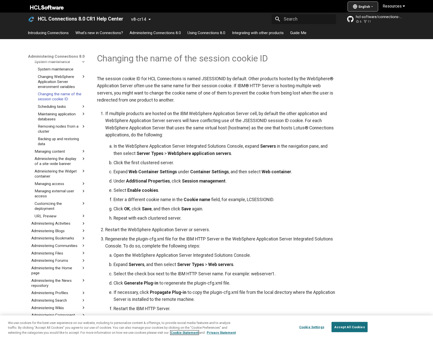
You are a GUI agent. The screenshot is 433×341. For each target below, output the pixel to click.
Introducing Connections (48, 32)
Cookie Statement (184, 332)
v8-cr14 (138, 19)
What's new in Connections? (99, 32)
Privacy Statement (221, 332)
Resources (393, 6)
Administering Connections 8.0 (155, 32)
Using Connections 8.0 (207, 32)
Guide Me (298, 32)
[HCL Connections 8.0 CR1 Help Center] (31, 19)
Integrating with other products (258, 32)
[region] (216, 328)
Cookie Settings (311, 327)
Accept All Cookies (349, 327)
